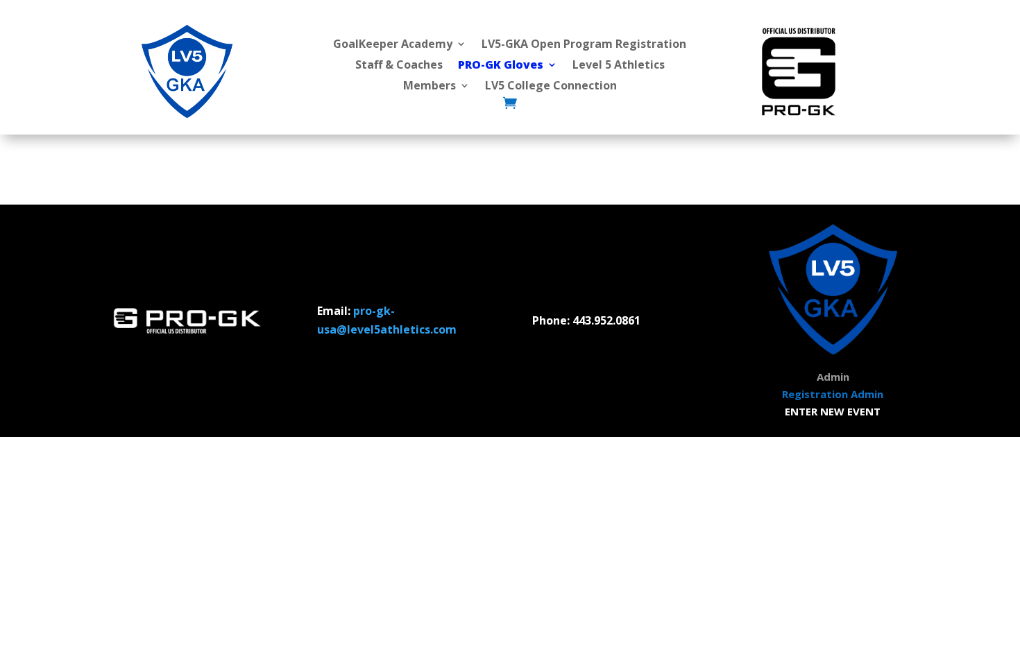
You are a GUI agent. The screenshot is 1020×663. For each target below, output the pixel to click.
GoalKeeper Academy (392, 45)
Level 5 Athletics (618, 66)
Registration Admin (832, 394)
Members (429, 86)
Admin (833, 377)
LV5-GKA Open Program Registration (584, 45)
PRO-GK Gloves (500, 66)
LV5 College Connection (551, 86)
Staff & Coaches (399, 66)
